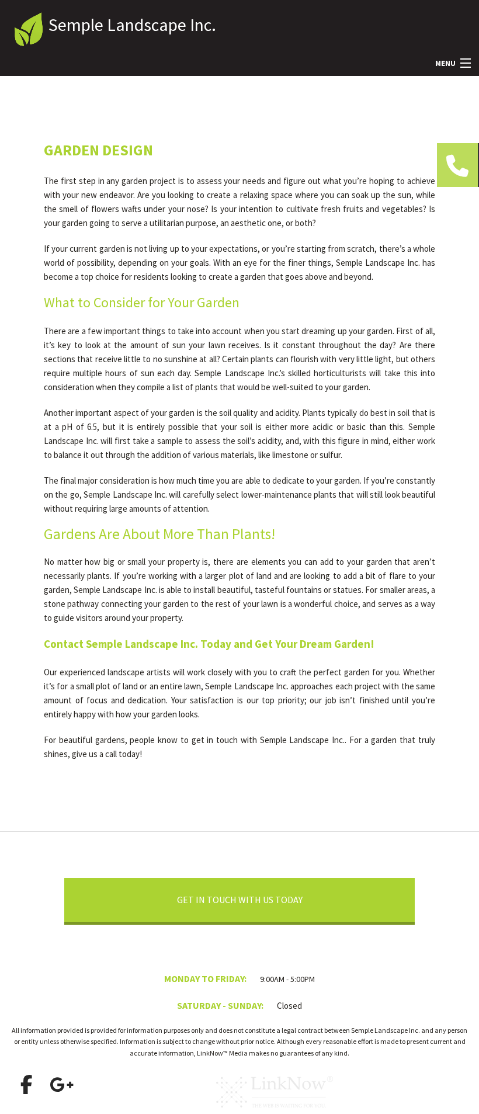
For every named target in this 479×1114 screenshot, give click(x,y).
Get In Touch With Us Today (240, 899)
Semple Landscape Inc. (132, 24)
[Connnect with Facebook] (26, 1084)
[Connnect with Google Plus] (61, 1084)
